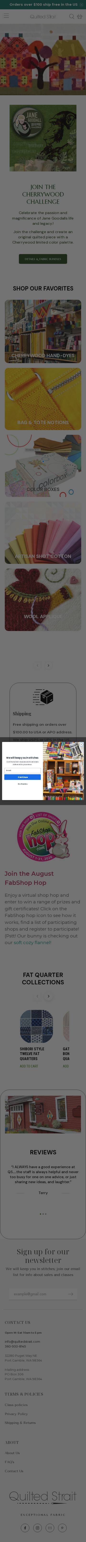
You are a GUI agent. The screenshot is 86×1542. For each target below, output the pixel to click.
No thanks (22, 784)
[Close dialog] (81, 744)
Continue (23, 777)
